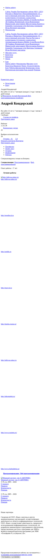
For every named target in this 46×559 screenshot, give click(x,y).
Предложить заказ (8, 119)
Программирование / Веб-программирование (21, 473)
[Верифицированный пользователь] (18, 89)
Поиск (7, 59)
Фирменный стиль (22, 22)
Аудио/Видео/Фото (36, 20)
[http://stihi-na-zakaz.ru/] (23, 177)
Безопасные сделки (10, 128)
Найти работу (10, 8)
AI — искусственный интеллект (23, 15)
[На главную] (3, 4)
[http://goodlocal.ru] (23, 197)
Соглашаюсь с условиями (10, 557)
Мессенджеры (31, 24)
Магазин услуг (11, 53)
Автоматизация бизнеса (14, 20)
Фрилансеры (10, 30)
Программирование (30, 14)
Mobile (26, 20)
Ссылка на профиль (10, 117)
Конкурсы (9, 55)
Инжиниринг (34, 22)
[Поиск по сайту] (7, 76)
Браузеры (30, 26)
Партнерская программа (14, 70)
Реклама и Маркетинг (13, 14)
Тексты (29, 16)
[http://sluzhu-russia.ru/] (23, 306)
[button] (6, 10)
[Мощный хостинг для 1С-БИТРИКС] (23, 478)
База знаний (28, 70)
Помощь (37, 70)
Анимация (38, 26)
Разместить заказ (7, 79)
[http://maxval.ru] (23, 270)
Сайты (8, 12)
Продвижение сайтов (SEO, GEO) (30, 12)
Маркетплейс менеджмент (15, 24)
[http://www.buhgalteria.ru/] (23, 451)
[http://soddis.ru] (23, 233)
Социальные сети (20, 26)
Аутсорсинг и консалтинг (26, 18)
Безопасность (6, 488)
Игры (7, 28)
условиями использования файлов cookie (16, 555)
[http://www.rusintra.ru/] (23, 414)
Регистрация (10, 83)
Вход (7, 85)
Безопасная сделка (33, 68)
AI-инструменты (33, 66)
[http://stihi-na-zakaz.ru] (23, 342)
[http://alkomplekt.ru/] (23, 378)
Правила (4, 486)
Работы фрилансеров (17, 68)
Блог (7, 68)
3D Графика (10, 22)
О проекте (5, 484)
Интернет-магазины (17, 28)
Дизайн (14, 12)
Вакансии (9, 57)
